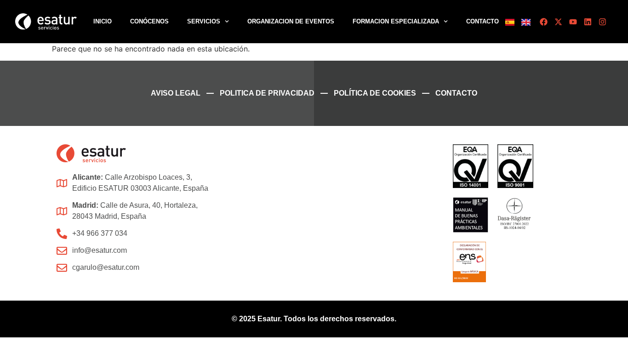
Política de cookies (375, 93)
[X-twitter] (558, 22)
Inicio (102, 21)
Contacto (482, 21)
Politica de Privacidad (267, 93)
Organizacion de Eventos (290, 21)
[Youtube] (573, 22)
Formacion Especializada (396, 21)
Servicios (203, 21)
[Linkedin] (588, 22)
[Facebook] (543, 22)
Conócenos (149, 21)
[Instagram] (602, 22)
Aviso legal (175, 93)
